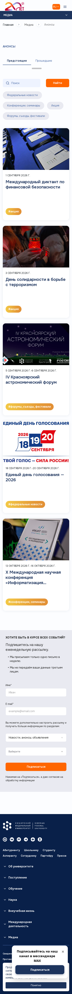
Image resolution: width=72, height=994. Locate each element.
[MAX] (5, 839)
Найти (57, 83)
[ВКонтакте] (12, 839)
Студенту (49, 850)
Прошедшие (43, 61)
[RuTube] (19, 839)
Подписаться (36, 767)
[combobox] (31, 751)
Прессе (61, 855)
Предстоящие (17, 61)
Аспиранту (10, 855)
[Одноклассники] (40, 839)
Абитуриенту (11, 850)
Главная (8, 25)
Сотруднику (28, 855)
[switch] (8, 94)
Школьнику (31, 850)
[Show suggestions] (57, 751)
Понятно (36, 985)
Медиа (8, 15)
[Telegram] (26, 839)
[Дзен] (33, 839)
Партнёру (47, 855)
